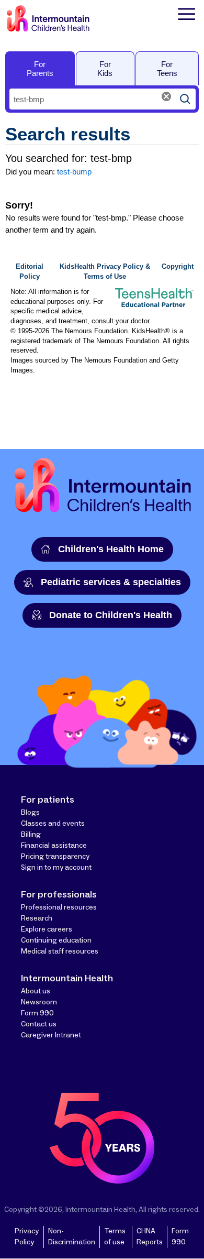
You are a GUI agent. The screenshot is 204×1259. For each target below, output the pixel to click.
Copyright (178, 266)
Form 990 (37, 1013)
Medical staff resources (59, 951)
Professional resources (59, 907)
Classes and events (53, 823)
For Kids (104, 69)
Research (36, 918)
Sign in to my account (56, 867)
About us (35, 991)
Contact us (38, 1024)
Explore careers (46, 929)
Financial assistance (54, 845)
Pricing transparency (55, 856)
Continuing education (56, 940)
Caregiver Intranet (51, 1035)
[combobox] (92, 99)
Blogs (30, 812)
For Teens (167, 69)
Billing (31, 834)
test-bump (74, 171)
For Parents (40, 69)
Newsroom (39, 1002)
